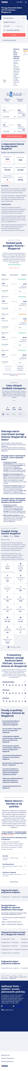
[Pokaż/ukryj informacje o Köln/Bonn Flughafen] (24, 874)
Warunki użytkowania (7, 1058)
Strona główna (5, 975)
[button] (8, 26)
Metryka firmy (5, 1055)
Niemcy (14, 975)
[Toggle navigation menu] (26, 2)
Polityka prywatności (7, 1061)
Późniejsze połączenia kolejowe (20, 368)
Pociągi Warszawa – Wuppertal (10, 968)
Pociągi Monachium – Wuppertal (10, 949)
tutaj (16, 375)
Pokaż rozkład (7, 182)
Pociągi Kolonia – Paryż (8, 939)
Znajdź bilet (7, 161)
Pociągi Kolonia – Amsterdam (9, 942)
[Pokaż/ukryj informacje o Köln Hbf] (24, 858)
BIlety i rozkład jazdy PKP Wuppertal (12, 924)
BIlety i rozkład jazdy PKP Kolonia (11, 922)
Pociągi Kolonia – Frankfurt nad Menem (12, 897)
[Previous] (3, 408)
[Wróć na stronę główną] (4, 2)
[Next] (24, 94)
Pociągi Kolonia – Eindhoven (9, 946)
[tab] (7, 99)
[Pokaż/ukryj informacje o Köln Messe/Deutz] (24, 866)
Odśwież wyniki (13, 268)
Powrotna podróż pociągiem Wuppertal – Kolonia (13, 918)
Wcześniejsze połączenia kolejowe (8, 368)
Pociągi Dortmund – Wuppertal (10, 953)
